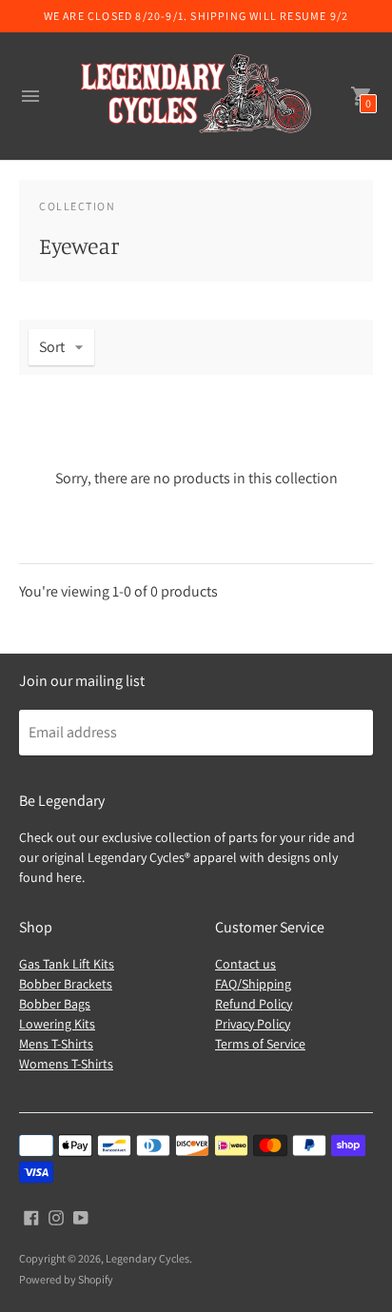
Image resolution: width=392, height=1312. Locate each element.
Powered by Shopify (66, 1279)
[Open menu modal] (30, 96)
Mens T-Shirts (56, 1043)
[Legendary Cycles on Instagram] (56, 1216)
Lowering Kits (57, 1023)
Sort (52, 347)
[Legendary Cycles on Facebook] (31, 1216)
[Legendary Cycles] (196, 96)
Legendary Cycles (147, 1258)
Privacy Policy (252, 1023)
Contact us (245, 963)
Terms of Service (260, 1043)
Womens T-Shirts (66, 1063)
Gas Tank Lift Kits (66, 963)
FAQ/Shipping (253, 983)
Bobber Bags (54, 1003)
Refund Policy (253, 1003)
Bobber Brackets (65, 983)
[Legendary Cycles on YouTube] (80, 1216)
